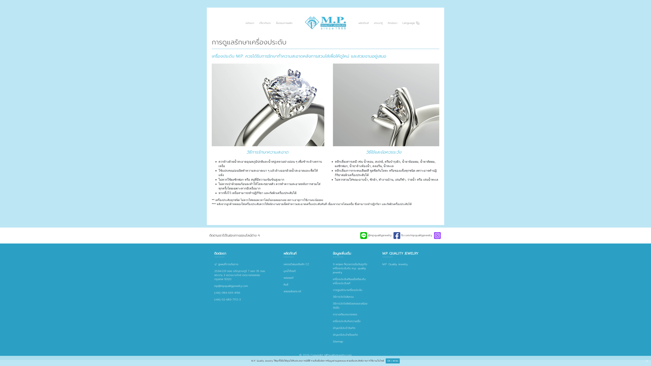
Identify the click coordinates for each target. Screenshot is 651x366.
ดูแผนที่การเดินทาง (227, 264)
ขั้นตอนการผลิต (284, 23)
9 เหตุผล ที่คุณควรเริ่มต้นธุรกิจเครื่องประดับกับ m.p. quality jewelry (350, 268)
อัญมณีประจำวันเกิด (344, 328)
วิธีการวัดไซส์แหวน (343, 297)
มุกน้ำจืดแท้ (290, 271)
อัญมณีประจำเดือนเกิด (345, 335)
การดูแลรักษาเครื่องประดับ (347, 290)
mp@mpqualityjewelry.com (231, 286)
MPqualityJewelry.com (338, 355)
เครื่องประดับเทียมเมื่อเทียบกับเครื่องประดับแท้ (349, 281)
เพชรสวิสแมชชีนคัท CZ (296, 264)
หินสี (286, 285)
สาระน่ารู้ (378, 23)
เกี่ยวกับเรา (265, 23)
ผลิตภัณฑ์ (364, 23)
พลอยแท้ (288, 278)
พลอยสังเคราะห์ (292, 291)
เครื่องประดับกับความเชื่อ (347, 321)
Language (409, 23)
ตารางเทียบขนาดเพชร (345, 314)
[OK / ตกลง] (646, 361)
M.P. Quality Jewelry (395, 264)
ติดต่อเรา (392, 23)
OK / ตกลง (392, 360)
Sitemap (338, 342)
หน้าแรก (250, 23)
